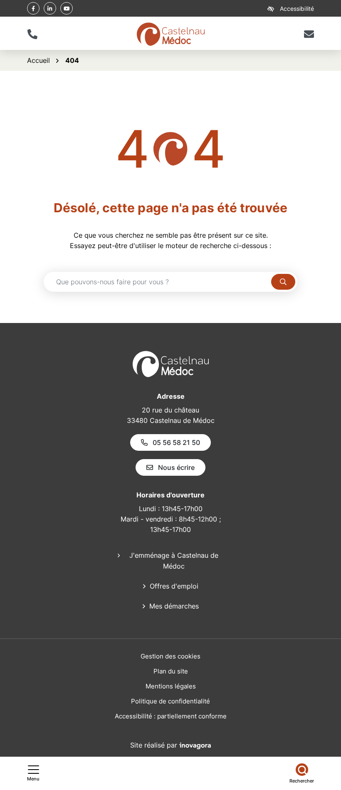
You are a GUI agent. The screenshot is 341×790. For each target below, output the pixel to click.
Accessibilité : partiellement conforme (171, 716)
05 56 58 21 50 (176, 442)
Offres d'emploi (174, 586)
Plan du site (170, 671)
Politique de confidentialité (170, 701)
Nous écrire (176, 467)
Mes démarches (174, 606)
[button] (32, 34)
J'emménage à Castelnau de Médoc (173, 560)
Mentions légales (171, 686)
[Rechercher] (283, 282)
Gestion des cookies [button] (170, 656)
